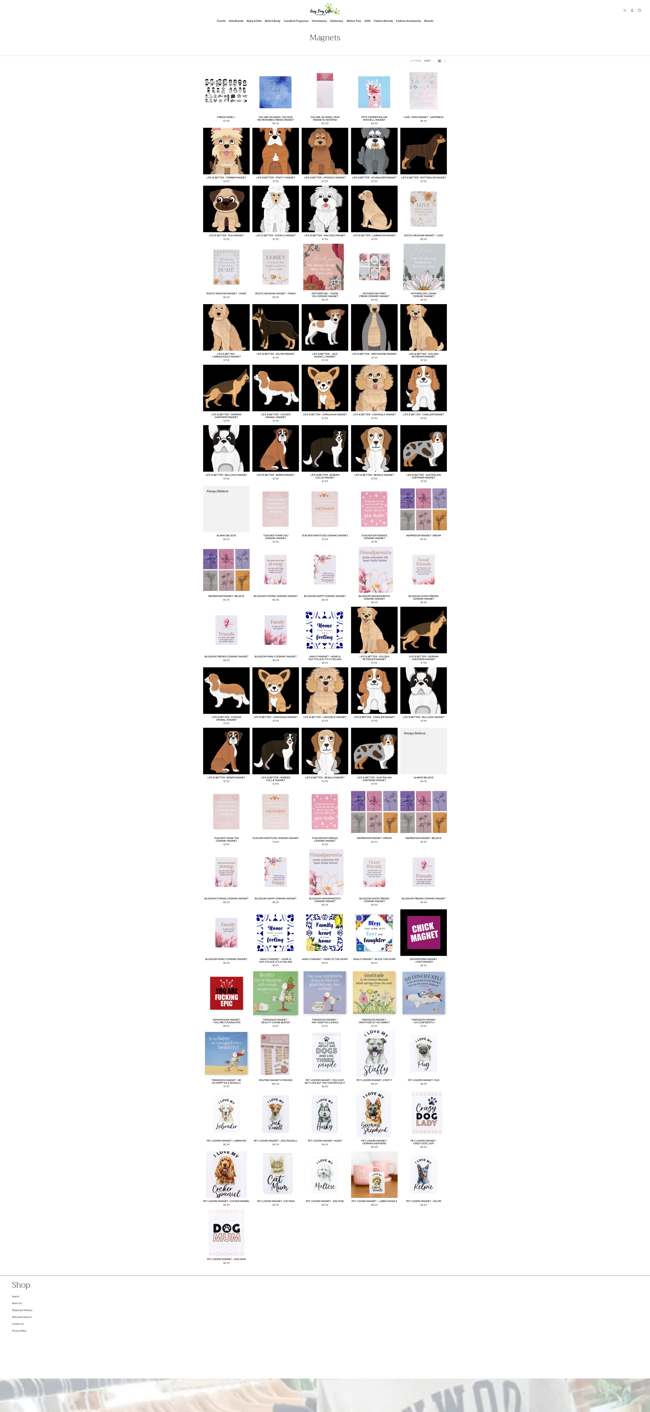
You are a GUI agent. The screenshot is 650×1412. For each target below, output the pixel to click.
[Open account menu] (632, 10)
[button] (429, 61)
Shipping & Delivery (22, 1310)
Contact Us (18, 1323)
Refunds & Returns (22, 1317)
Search (15, 1296)
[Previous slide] (208, 90)
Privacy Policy (19, 1330)
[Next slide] (245, 90)
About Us (17, 1303)
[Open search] (625, 10)
